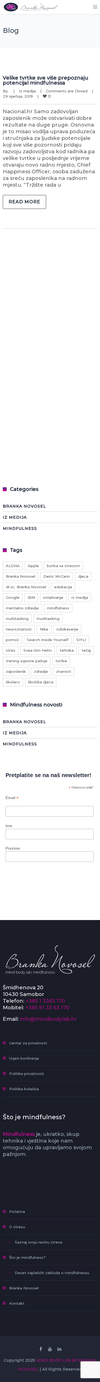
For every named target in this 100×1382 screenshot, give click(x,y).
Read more (24, 201)
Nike (44, 629)
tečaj (86, 650)
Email (12, 797)
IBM (31, 597)
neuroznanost (19, 629)
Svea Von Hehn (37, 650)
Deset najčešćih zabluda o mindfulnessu (52, 1272)
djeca (83, 576)
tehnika (67, 650)
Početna (17, 1211)
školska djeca (40, 682)
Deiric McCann (56, 576)
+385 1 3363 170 (45, 1001)
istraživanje (53, 597)
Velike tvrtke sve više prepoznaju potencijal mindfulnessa (45, 80)
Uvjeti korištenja (24, 1058)
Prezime (13, 848)
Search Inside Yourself (47, 639)
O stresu (17, 1227)
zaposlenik (16, 671)
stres (10, 650)
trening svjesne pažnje (27, 661)
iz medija (79, 597)
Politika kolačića (24, 1089)
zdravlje (41, 671)
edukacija (63, 587)
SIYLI (81, 639)
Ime (9, 826)
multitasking (17, 618)
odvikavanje (67, 629)
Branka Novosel (24, 506)
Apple (33, 565)
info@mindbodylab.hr (48, 1019)
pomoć (12, 639)
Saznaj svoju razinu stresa (38, 1242)
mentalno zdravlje (22, 608)
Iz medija (27, 91)
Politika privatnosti (26, 1073)
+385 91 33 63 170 (47, 1007)
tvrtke (61, 661)
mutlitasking (48, 618)
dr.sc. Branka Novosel (26, 587)
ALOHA (13, 565)
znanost (63, 671)
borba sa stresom (63, 565)
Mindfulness (20, 528)
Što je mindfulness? (27, 1257)
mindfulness (58, 608)
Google (12, 597)
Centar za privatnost (28, 1043)
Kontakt (16, 1303)
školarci (13, 682)
